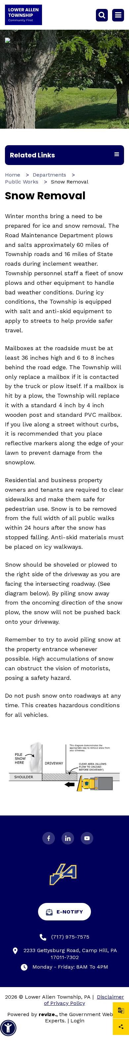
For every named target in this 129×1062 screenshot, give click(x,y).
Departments (49, 175)
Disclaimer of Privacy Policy (84, 1000)
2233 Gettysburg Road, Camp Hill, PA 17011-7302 (70, 953)
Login (77, 1020)
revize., (48, 1014)
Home (12, 175)
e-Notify (70, 912)
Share (121, 1027)
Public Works (21, 182)
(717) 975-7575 (70, 937)
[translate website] (121, 1010)
